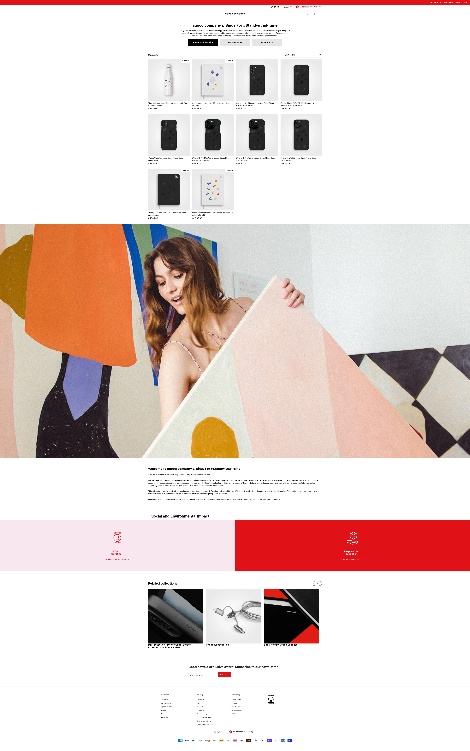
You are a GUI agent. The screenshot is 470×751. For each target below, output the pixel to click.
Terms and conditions (205, 724)
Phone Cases (235, 42)
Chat (198, 703)
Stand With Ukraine (203, 42)
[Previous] (314, 583)
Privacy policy (202, 714)
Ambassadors (237, 710)
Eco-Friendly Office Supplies (281, 644)
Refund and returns (204, 721)
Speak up (200, 707)
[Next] (319, 583)
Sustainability (166, 703)
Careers (164, 710)
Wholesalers (236, 707)
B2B (233, 714)
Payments (200, 710)
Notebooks (267, 42)
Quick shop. (168, 98)
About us (164, 700)
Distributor (236, 703)
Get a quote (236, 700)
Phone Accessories (217, 644)
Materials (164, 717)
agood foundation (167, 707)
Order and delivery (204, 717)
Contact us (201, 700)
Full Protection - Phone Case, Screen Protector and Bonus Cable (169, 646)
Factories (164, 714)
